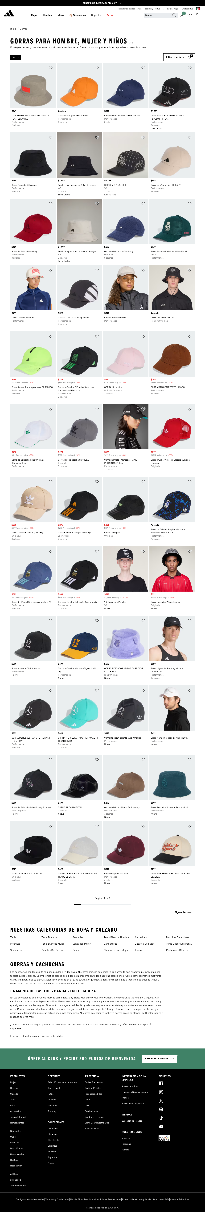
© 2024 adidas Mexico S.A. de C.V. (102, 1208)
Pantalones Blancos (177, 950)
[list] (86, 57)
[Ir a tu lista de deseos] (189, 15)
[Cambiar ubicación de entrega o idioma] (197, 9)
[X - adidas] (177, 1101)
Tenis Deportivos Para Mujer (178, 944)
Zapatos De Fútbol (145, 944)
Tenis (13, 937)
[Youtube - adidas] (177, 1127)
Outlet (110, 15)
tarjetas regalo (173, 9)
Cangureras (110, 944)
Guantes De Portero (52, 950)
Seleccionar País (160, 1199)
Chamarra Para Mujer (116, 950)
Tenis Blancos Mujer (52, 944)
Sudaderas (16, 950)
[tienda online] (9, 14)
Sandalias (78, 937)
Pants (76, 950)
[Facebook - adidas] (177, 1084)
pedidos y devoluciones (154, 9)
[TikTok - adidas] (177, 1118)
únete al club (187, 9)
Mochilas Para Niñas (177, 937)
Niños (60, 15)
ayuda (139, 9)
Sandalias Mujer (82, 944)
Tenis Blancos (49, 937)
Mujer (34, 15)
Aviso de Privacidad (179, 1199)
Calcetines (141, 937)
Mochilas (15, 944)
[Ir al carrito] (197, 15)
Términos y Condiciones (57, 1199)
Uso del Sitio (76, 1199)
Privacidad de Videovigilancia (136, 1199)
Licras (138, 950)
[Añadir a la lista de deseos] (50, 68)
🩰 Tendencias (77, 15)
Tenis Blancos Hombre (116, 937)
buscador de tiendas (126, 9)
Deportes (96, 15)
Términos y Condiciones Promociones (102, 1199)
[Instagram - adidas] (177, 1092)
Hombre (47, 15)
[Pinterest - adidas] (177, 1110)
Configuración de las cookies (30, 1199)
